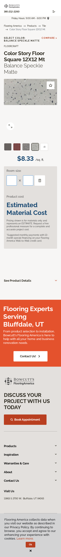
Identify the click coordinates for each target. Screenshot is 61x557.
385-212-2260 (12, 11)
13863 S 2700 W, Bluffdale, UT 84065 (24, 498)
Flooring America (13, 26)
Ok (30, 544)
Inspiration (11, 454)
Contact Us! (28, 356)
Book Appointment (27, 419)
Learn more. (25, 538)
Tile (44, 26)
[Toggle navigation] (54, 11)
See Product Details (17, 280)
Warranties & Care (16, 463)
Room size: (14, 170)
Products (32, 26)
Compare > (49, 38)
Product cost (15, 196)
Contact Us (11, 480)
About (8, 472)
